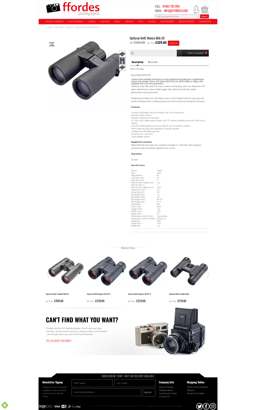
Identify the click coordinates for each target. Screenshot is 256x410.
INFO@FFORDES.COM (176, 10)
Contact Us (164, 396)
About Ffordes (166, 387)
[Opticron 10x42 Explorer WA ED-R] (66, 277)
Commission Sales (168, 393)
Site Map (127, 406)
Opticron (173, 43)
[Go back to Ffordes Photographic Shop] (73, 9)
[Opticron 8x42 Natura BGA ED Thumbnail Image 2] (122, 67)
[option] (86, 70)
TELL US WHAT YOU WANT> (59, 341)
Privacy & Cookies (195, 393)
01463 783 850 (171, 6)
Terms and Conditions (197, 387)
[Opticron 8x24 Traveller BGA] (149, 277)
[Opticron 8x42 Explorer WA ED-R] (107, 277)
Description (137, 62)
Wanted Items (166, 390)
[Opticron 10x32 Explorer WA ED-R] (190, 277)
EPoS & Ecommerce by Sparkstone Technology (165, 406)
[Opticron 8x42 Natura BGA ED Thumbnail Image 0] (86, 70)
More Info (153, 62)
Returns (190, 390)
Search (204, 16)
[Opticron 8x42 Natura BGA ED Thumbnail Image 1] (122, 61)
